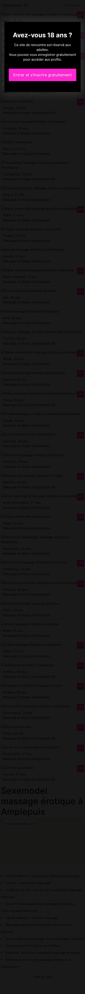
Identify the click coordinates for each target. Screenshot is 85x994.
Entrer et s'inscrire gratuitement (42, 75)
